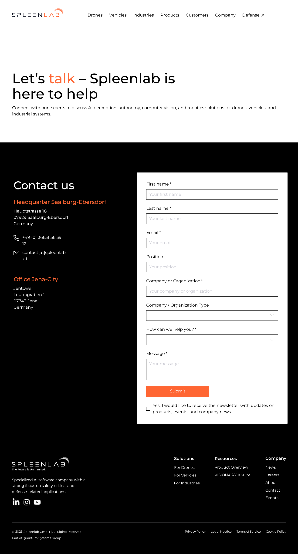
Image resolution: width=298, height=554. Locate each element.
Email (153, 232)
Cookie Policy (276, 531)
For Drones (184, 467)
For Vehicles (185, 475)
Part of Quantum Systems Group (36, 538)
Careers (272, 475)
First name (158, 184)
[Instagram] (27, 502)
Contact (272, 490)
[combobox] (212, 315)
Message (156, 353)
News (270, 467)
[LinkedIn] (16, 502)
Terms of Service (249, 531)
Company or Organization (174, 281)
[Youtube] (37, 502)
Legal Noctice (221, 531)
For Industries (187, 483)
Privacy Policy (195, 531)
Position (154, 256)
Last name (158, 208)
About (271, 482)
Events (271, 498)
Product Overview (231, 467)
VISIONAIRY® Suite (233, 475)
